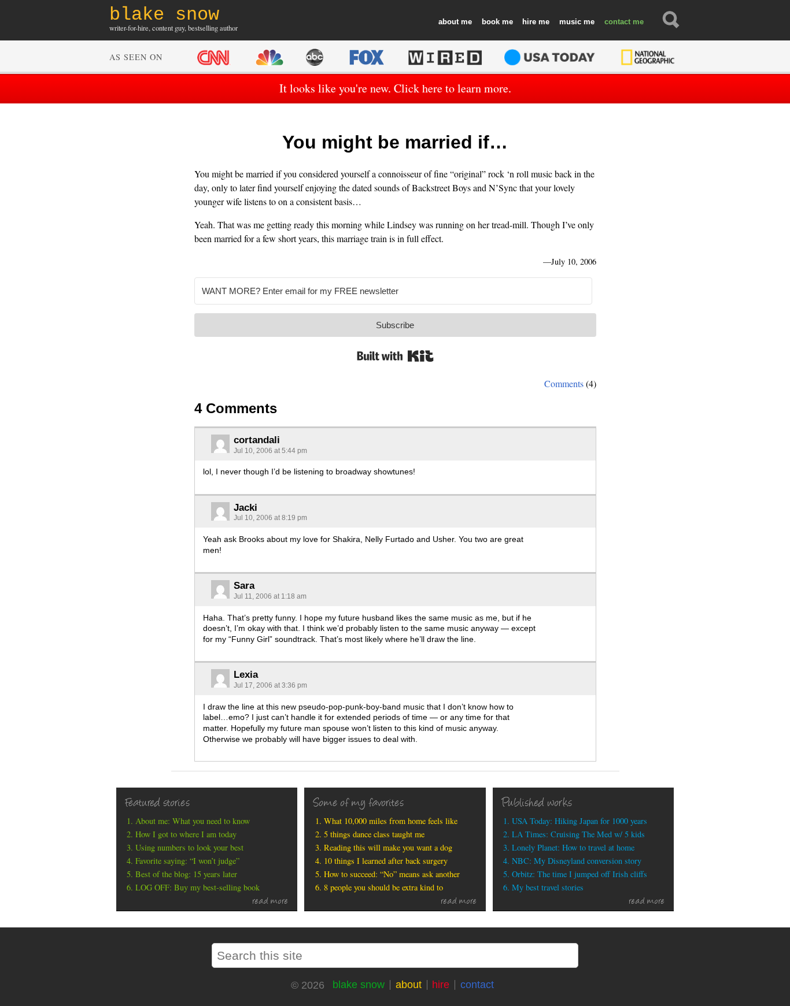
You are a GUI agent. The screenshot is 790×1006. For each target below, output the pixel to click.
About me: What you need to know (192, 821)
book (491, 21)
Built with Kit (395, 356)
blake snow (359, 984)
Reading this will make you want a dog (388, 847)
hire (529, 21)
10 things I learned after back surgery (386, 861)
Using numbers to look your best (189, 847)
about (448, 21)
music (570, 21)
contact (617, 21)
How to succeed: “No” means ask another (392, 874)
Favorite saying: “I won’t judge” (187, 861)
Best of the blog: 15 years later (186, 874)
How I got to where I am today (186, 834)
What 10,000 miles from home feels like (390, 821)
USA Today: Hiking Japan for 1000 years (579, 821)
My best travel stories (548, 887)
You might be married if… (395, 142)
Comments (564, 383)
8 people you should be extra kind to (383, 887)
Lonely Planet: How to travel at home (573, 847)
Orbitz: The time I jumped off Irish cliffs (579, 874)
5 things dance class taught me (374, 834)
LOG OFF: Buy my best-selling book (197, 887)
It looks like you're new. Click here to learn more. (395, 88)
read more (270, 902)
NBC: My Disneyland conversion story (576, 861)
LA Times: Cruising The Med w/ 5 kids (578, 834)
